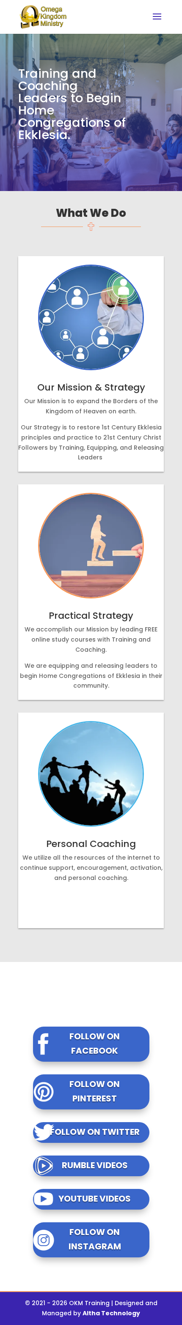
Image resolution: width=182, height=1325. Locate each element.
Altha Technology (111, 1313)
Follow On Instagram (95, 1239)
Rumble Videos (95, 1165)
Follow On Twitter (95, 1132)
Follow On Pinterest (94, 1091)
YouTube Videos (94, 1199)
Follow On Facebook (94, 1043)
